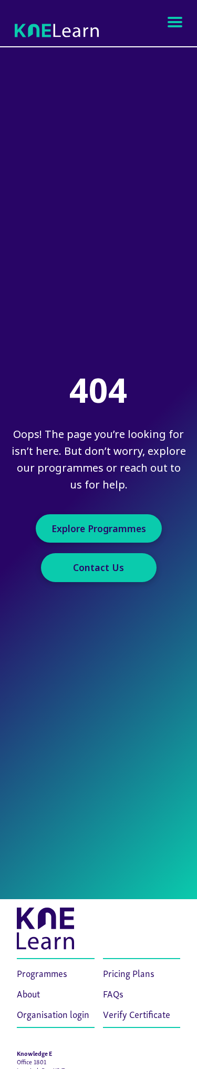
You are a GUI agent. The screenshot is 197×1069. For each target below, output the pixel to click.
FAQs (113, 993)
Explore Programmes (98, 528)
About (28, 993)
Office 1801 (31, 1061)
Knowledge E (34, 1053)
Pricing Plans (128, 972)
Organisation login (53, 1013)
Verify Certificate (136, 1013)
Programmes (42, 972)
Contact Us (98, 567)
